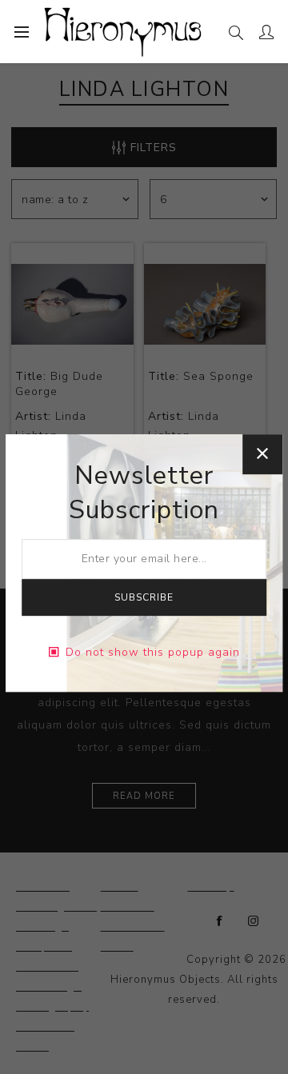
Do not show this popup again (153, 652)
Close (262, 454)
